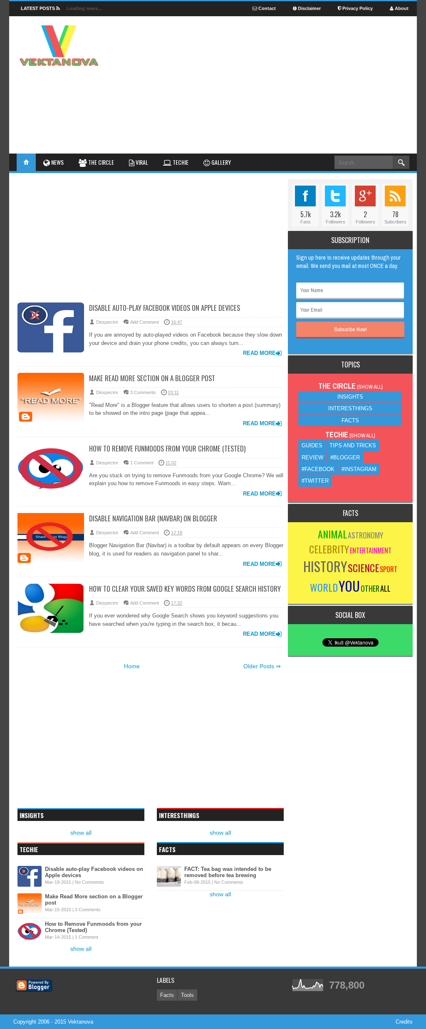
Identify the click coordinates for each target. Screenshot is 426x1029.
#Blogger (345, 457)
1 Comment (142, 462)
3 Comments (143, 392)
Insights (350, 397)
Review (312, 457)
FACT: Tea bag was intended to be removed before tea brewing (227, 872)
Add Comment (144, 322)
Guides (312, 445)
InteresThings (350, 408)
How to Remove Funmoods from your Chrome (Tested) (167, 448)
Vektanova (80, 1022)
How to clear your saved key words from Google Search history (185, 588)
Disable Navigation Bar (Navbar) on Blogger (153, 518)
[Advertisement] (257, 58)
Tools (187, 995)
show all (81, 832)
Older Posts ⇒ (262, 666)
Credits (404, 1022)
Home (132, 666)
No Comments (89, 882)
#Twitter (315, 481)
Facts (350, 420)
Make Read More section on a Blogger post (152, 378)
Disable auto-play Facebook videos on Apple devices (164, 308)
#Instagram (359, 469)
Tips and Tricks (352, 445)
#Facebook (318, 469)
